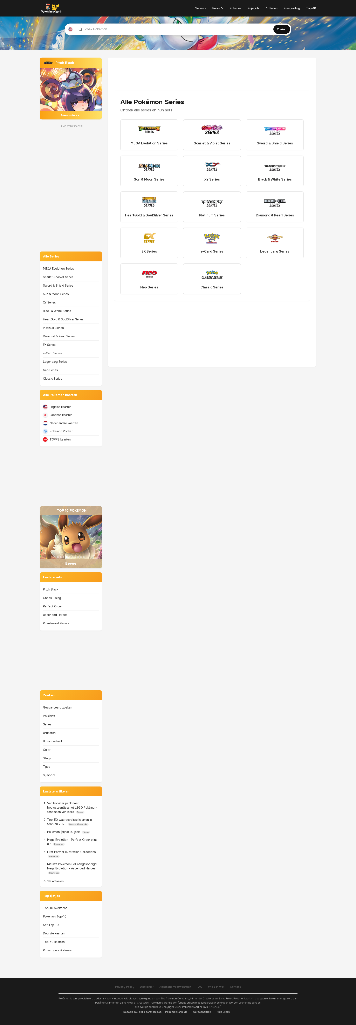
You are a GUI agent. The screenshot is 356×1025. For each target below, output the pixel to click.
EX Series (49, 345)
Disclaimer (147, 986)
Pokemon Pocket (61, 431)
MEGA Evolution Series (58, 268)
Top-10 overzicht (55, 908)
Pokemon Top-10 (55, 916)
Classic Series (52, 378)
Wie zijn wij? (216, 986)
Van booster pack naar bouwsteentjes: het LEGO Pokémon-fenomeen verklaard (72, 807)
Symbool (49, 775)
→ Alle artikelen (53, 881)
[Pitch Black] (71, 88)
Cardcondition (202, 1012)
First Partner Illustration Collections (71, 852)
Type (46, 767)
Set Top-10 (51, 925)
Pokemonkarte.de (176, 1012)
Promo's (218, 8)
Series (199, 8)
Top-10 (311, 8)
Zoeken (281, 29)
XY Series (49, 302)
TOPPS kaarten (60, 439)
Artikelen (272, 8)
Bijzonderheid (52, 741)
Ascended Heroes (55, 615)
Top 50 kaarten (54, 942)
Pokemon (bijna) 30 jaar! (64, 832)
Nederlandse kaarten (64, 423)
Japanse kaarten (61, 415)
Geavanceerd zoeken (57, 707)
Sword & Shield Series (58, 285)
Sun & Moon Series (56, 294)
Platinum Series (53, 328)
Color (46, 750)
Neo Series (50, 370)
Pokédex (49, 716)
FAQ (199, 986)
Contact (235, 986)
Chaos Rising (52, 598)
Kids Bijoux (223, 1012)
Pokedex (235, 8)
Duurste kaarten (54, 933)
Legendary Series (55, 362)
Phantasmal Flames (56, 623)
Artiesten (49, 733)
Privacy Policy (124, 986)
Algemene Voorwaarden (175, 986)
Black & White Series (57, 311)
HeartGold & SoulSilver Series (63, 319)
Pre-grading (292, 8)
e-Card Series (52, 353)
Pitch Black (50, 589)
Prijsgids (253, 8)
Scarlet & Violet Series (58, 277)
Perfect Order (52, 606)
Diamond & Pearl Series (59, 336)
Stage (47, 758)
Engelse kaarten (60, 407)
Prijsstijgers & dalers (57, 950)
